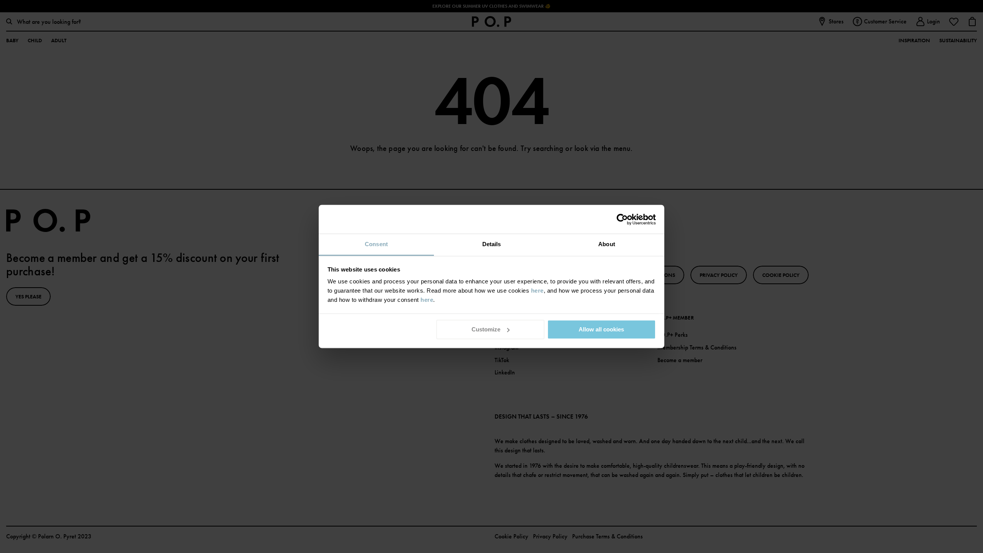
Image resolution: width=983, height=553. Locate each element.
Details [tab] (491, 244)
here (537, 290)
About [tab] (606, 244)
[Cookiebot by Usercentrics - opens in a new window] (622, 219)
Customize (486, 329)
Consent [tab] (376, 244)
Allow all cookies (601, 329)
